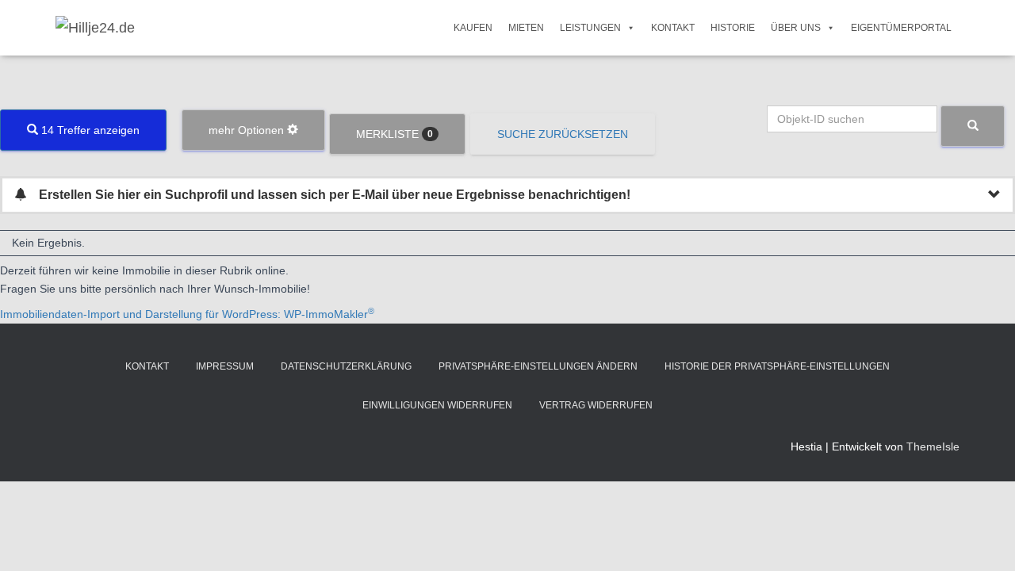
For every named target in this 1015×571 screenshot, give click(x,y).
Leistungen (590, 27)
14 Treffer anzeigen (89, 130)
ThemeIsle (932, 446)
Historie (732, 27)
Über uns (796, 27)
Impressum (225, 366)
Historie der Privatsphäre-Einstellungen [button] (777, 366)
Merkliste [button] (394, 134)
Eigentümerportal (901, 27)
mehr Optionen (248, 130)
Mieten (526, 27)
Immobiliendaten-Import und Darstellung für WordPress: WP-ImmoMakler (187, 314)
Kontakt (673, 27)
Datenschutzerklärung (346, 366)
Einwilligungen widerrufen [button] (437, 405)
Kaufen (473, 27)
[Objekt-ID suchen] (972, 126)
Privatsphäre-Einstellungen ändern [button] (538, 366)
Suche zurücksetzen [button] (562, 134)
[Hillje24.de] (95, 28)
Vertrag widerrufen (596, 405)
